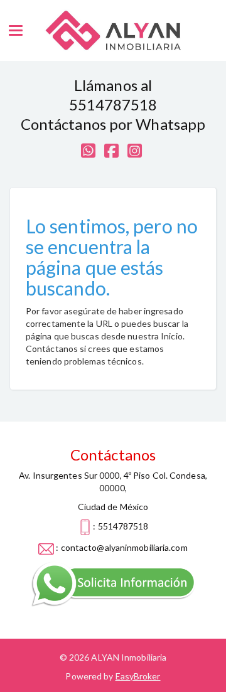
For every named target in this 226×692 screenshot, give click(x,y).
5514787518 (113, 104)
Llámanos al (113, 85)
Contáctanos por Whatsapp (113, 124)
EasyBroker (138, 676)
